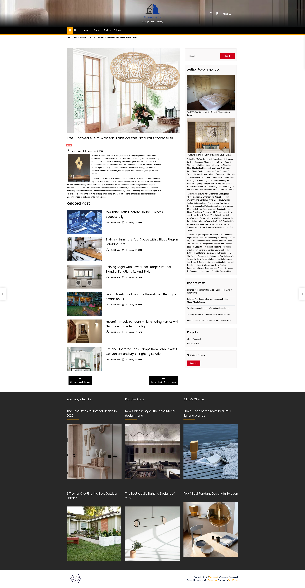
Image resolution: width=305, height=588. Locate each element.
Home (77, 30)
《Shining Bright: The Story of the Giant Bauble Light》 (209, 155)
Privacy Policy (193, 343)
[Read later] (218, 14)
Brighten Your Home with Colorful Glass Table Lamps (209, 320)
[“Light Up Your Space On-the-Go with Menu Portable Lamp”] (211, 93)
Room (96, 30)
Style (106, 30)
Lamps (86, 30)
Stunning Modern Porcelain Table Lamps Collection (208, 314)
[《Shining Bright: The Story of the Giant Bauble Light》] (211, 135)
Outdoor (117, 30)
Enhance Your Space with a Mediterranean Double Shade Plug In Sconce (207, 300)
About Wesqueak (194, 339)
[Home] (70, 30)
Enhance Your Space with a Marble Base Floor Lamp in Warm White (209, 291)
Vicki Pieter (77, 151)
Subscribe (194, 363)
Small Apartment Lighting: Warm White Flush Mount (208, 308)
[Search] (211, 13)
